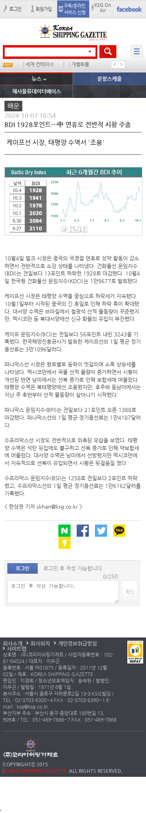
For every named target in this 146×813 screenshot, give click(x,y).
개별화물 (80, 64)
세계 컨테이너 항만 (43, 64)
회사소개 (12, 643)
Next (121, 64)
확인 (130, 591)
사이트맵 (16, 648)
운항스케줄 (109, 79)
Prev (114, 64)
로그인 (15, 9)
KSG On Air (102, 7)
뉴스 (36, 79)
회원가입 (44, 9)
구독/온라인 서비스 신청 (75, 9)
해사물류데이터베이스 (36, 91)
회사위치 (40, 643)
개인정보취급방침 (77, 643)
